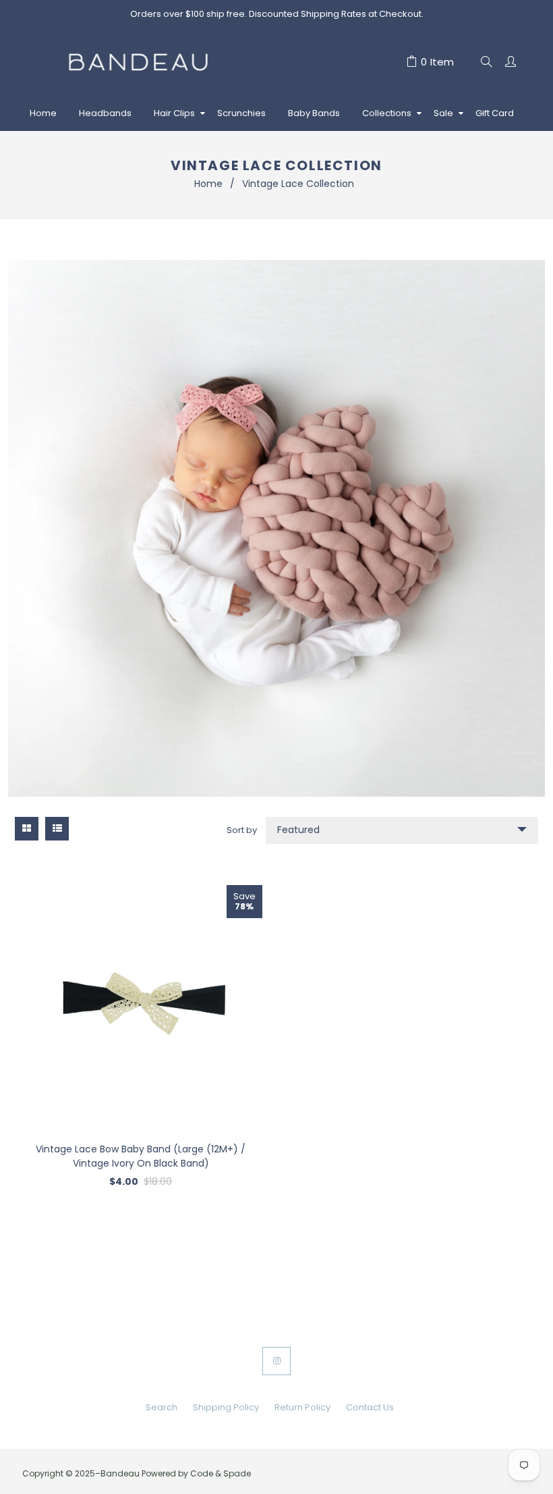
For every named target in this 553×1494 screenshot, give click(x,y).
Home (208, 183)
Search (161, 1407)
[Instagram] (276, 1361)
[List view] (57, 829)
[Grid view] (26, 829)
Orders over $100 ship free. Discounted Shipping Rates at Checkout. (277, 13)
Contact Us (370, 1407)
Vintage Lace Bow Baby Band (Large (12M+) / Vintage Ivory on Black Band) (140, 1156)
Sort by (242, 830)
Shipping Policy (226, 1407)
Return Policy (302, 1407)
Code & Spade (220, 1473)
